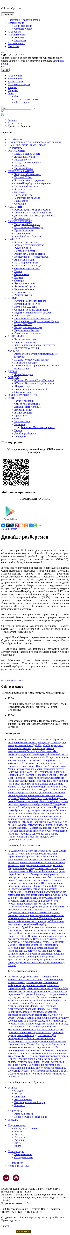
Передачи (13, 90)
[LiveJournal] (12, 525)
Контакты (13, 46)
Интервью (20, 40)
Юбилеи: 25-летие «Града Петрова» (27, 145)
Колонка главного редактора (30, 180)
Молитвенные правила (27, 197)
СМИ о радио (21, 102)
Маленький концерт (25, 362)
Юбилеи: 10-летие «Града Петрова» (34, 383)
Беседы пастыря (23, 189)
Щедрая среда (22, 386)
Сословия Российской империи (31, 309)
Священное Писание (25, 1128)
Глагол (18, 271)
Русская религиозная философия (32, 209)
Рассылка (13, 1119)
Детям (17, 1143)
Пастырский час (23, 195)
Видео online (15, 78)
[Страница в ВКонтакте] (6, 1178)
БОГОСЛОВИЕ (17, 150)
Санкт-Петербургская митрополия (33, 183)
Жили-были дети (23, 374)
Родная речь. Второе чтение (29, 253)
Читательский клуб (25, 339)
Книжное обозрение (25, 286)
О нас (11, 93)
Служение (20, 203)
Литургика (20, 165)
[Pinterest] (17, 525)
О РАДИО (13, 377)
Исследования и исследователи (31, 256)
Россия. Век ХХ (23, 324)
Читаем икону (22, 218)
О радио (18, 1090)
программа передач (12, 680)
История (19, 1140)
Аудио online (15, 75)
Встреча (18, 277)
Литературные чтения (26, 348)
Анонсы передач (23, 1113)
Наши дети (20, 436)
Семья (17, 418)
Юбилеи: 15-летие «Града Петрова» (34, 380)
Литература (20, 1134)
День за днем (15, 123)
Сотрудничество (23, 28)
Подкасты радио (17, 34)
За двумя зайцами (24, 289)
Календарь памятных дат (28, 327)
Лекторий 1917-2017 (19, 1165)
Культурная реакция (25, 283)
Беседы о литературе (25, 242)
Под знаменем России (26, 330)
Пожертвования (23, 25)
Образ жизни (21, 274)
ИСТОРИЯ (14, 297)
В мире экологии (23, 412)
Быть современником (26, 262)
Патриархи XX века (25, 306)
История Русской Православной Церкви (36, 321)
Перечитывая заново (25, 342)
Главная (12, 120)
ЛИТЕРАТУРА (16, 336)
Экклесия (19, 192)
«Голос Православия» (26, 99)
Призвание (20, 415)
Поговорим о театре (25, 250)
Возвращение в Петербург (28, 227)
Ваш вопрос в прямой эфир (29, 1102)
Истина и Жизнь (23, 168)
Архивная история (24, 259)
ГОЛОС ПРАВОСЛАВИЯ (22, 395)
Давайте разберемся (25, 433)
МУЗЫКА (13, 350)
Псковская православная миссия (32, 318)
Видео (17, 1145)
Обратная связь (22, 392)
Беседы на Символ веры (27, 174)
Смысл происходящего (27, 403)
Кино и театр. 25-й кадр (27, 265)
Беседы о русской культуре (29, 245)
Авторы (12, 87)
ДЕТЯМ (12, 371)
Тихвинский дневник (26, 186)
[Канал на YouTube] (16, 1178)
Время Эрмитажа (23, 230)
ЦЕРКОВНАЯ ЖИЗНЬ (21, 171)
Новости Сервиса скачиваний (31, 389)
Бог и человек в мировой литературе (34, 345)
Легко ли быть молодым (27, 406)
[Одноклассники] (26, 525)
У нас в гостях (22, 292)
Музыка (18, 1131)
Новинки (19, 37)
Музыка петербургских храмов (31, 359)
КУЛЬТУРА (14, 239)
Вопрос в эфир (16, 81)
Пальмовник (21, 200)
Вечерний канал (23, 409)
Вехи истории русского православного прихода (34, 142)
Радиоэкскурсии (23, 295)
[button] (2, 52)
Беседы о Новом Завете (27, 153)
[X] (8, 525)
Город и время (22, 233)
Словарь (19, 280)
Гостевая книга (16, 43)
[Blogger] (21, 525)
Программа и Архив (19, 84)
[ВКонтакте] (3, 525)
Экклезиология (22, 159)
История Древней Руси (27, 303)
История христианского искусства (33, 212)
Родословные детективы (28, 333)
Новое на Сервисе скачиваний (31, 1116)
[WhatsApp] (35, 525)
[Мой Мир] (31, 525)
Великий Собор (23, 177)
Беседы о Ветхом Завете (27, 162)
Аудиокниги (21, 1137)
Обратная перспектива (27, 268)
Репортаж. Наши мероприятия (38, 427)
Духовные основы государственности (35, 215)
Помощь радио (16, 22)
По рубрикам (15, 139)
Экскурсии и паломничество (24, 19)
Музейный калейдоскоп (27, 236)
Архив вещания (23, 1099)
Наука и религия (23, 400)
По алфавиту (15, 147)
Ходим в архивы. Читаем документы (34, 312)
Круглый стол (22, 421)
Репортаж (19, 424)
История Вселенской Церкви (30, 300)
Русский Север (22, 247)
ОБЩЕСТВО (15, 398)
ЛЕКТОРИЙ (15, 206)
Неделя (18, 430)
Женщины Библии (24, 156)
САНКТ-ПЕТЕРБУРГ (20, 221)
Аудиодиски (14, 31)
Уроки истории (22, 315)
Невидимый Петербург (27, 224)
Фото (17, 96)
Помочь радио (9, 528)
